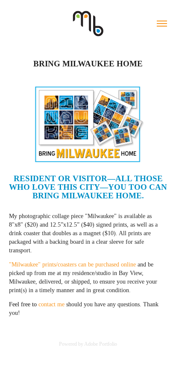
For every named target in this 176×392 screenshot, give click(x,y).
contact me (52, 304)
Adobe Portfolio (100, 344)
